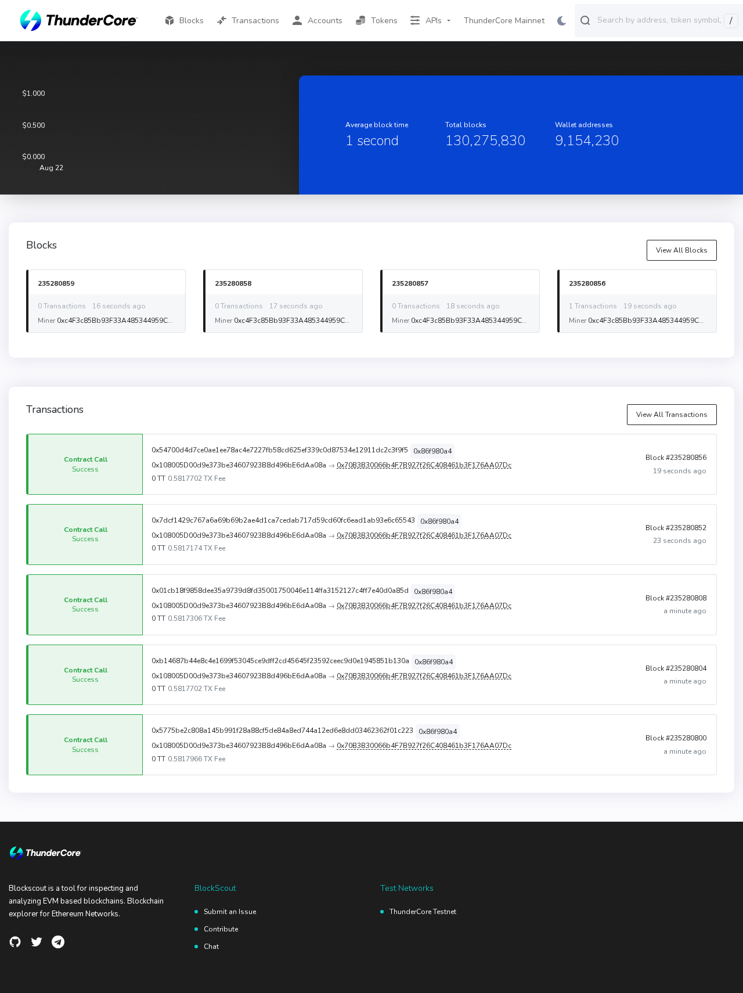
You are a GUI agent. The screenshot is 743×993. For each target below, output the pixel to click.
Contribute (221, 929)
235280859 (56, 283)
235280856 (587, 283)
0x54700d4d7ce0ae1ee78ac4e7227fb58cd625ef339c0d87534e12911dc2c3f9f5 (280, 450)
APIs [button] (433, 20)
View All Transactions (672, 414)
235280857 (410, 283)
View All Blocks (682, 250)
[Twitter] (36, 942)
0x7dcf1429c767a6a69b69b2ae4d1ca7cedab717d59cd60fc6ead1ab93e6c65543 (283, 520)
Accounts (325, 20)
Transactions (255, 20)
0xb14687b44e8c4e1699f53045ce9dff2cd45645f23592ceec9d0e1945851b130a (280, 660)
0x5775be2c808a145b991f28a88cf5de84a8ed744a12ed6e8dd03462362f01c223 (282, 730)
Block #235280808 (675, 598)
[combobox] (667, 19)
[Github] (15, 942)
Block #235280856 (675, 457)
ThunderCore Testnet (422, 911)
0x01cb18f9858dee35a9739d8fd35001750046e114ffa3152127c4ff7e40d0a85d (280, 590)
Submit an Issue (230, 911)
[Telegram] (58, 942)
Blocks (191, 20)
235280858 (233, 283)
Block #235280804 (675, 668)
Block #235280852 (675, 528)
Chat (211, 946)
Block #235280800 (675, 738)
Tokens (384, 20)
